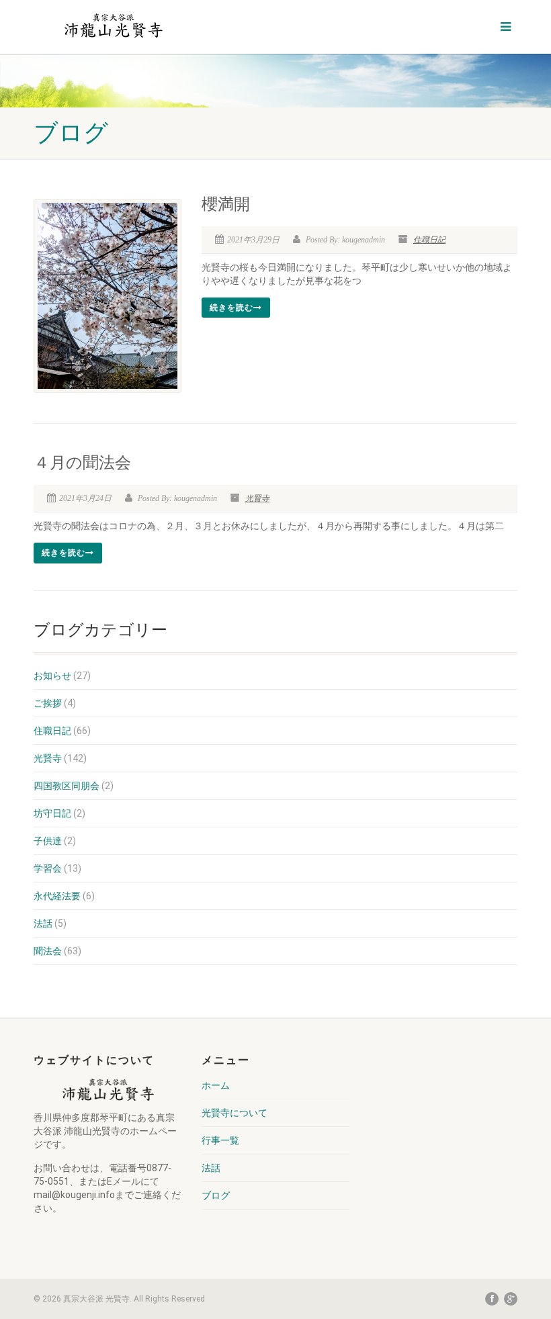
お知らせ (52, 675)
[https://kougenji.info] (113, 25)
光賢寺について (234, 1112)
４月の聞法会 (82, 462)
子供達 (48, 840)
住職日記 (429, 239)
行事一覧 (220, 1140)
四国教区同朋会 (66, 785)
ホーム (216, 1085)
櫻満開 (226, 204)
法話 (43, 923)
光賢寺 (257, 498)
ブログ (216, 1195)
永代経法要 (57, 896)
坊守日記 (52, 813)
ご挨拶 (48, 703)
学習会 (48, 868)
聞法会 (48, 951)
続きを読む (231, 307)
